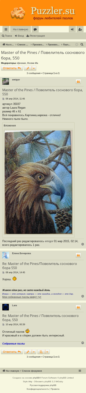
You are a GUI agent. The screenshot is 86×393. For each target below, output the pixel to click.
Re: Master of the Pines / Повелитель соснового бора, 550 (40, 318)
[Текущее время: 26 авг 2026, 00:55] (76, 44)
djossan (21, 63)
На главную (20, 29)
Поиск (8, 35)
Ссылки (6, 30)
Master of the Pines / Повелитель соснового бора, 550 (43, 55)
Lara (14, 305)
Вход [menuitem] (73, 30)
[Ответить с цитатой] (78, 81)
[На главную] (43, 13)
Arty (30, 381)
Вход (21, 35)
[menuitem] (80, 29)
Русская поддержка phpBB (43, 385)
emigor (16, 79)
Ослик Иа (32, 63)
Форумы (36, 30)
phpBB (36, 378)
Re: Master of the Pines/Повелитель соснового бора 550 (39, 266)
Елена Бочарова (21, 253)
